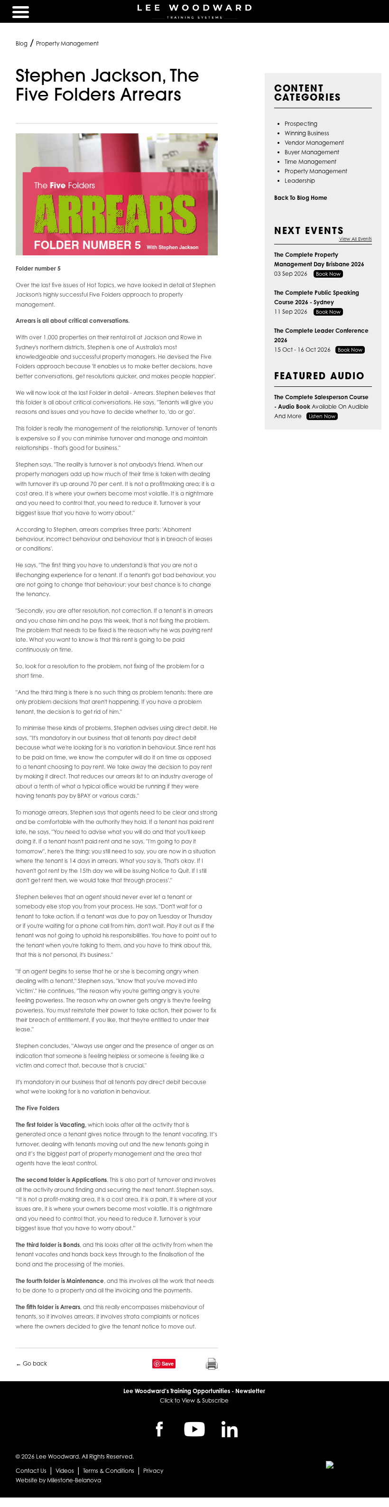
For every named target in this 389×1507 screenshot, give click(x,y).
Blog (22, 43)
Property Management (67, 43)
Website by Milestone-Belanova (58, 1480)
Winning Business (307, 133)
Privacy (153, 1470)
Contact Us (31, 1470)
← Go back (31, 1363)
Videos (65, 1470)
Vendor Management (314, 142)
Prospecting (301, 123)
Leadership (300, 180)
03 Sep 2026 (319, 264)
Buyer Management (312, 152)
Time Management (310, 161)
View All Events (355, 239)
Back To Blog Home (300, 197)
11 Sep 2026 (316, 302)
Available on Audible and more (321, 406)
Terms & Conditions (108, 1470)
